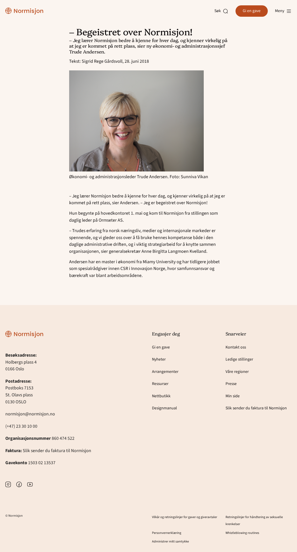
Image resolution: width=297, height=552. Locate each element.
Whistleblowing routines (242, 533)
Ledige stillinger (239, 359)
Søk (218, 11)
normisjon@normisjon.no (30, 414)
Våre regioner (237, 372)
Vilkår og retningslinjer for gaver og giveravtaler (184, 517)
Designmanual (164, 408)
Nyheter (159, 359)
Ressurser (160, 384)
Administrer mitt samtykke (170, 541)
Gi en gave (252, 11)
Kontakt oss (236, 347)
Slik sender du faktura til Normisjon (57, 450)
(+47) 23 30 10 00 (21, 426)
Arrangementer (165, 372)
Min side (233, 396)
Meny (279, 11)
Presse (231, 384)
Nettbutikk (161, 396)
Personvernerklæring (166, 533)
